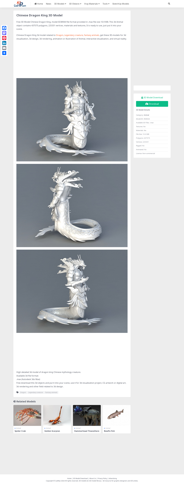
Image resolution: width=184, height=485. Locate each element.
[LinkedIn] (4, 43)
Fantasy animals (91, 35)
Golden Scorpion (52, 431)
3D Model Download (80, 478)
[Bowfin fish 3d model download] (117, 415)
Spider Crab (20, 431)
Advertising (113, 478)
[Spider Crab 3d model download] (27, 415)
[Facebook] (4, 28)
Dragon (59, 35)
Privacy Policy (102, 478)
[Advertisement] (72, 60)
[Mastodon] (4, 33)
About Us (92, 478)
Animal (18, 428)
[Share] (4, 53)
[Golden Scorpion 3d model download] (57, 415)
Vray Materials (91, 3)
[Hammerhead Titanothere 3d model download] (87, 415)
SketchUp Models (120, 3)
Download (154, 103)
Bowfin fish (109, 431)
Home (40, 3)
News (48, 3)
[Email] (4, 48)
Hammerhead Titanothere (86, 431)
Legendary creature (73, 35)
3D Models (59, 3)
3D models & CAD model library (90, 481)
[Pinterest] (4, 38)
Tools (105, 3)
